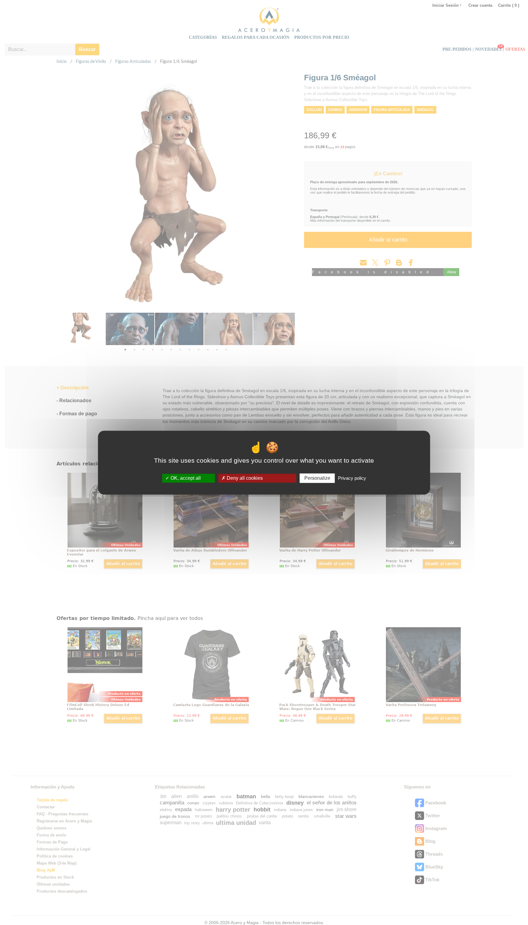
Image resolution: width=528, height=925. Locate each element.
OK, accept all (185, 478)
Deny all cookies (244, 478)
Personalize (317, 478)
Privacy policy (352, 478)
